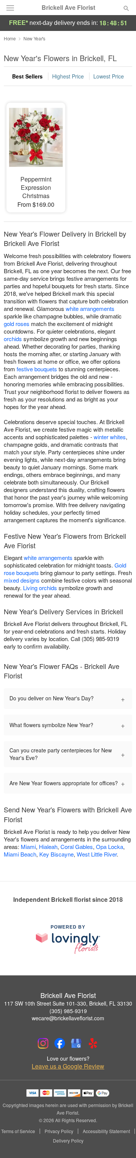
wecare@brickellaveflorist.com (68, 1018)
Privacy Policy (59, 1131)
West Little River (97, 854)
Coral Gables (76, 846)
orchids (13, 339)
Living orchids (40, 588)
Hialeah (48, 846)
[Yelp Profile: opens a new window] (93, 1043)
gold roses (16, 324)
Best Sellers (27, 76)
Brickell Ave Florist (68, 8)
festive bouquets (37, 369)
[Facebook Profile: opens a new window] (59, 1043)
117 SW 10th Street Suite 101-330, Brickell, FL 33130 (68, 1003)
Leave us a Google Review (68, 1066)
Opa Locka (109, 846)
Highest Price (68, 76)
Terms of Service (18, 1131)
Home (10, 38)
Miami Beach (20, 854)
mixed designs (22, 580)
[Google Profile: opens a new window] (76, 1043)
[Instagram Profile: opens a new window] (43, 1043)
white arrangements (90, 308)
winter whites (110, 437)
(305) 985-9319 (68, 1011)
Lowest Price (108, 76)
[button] (119, 1141)
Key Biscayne (56, 854)
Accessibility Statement (106, 1131)
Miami (28, 846)
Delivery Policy (68, 1140)
